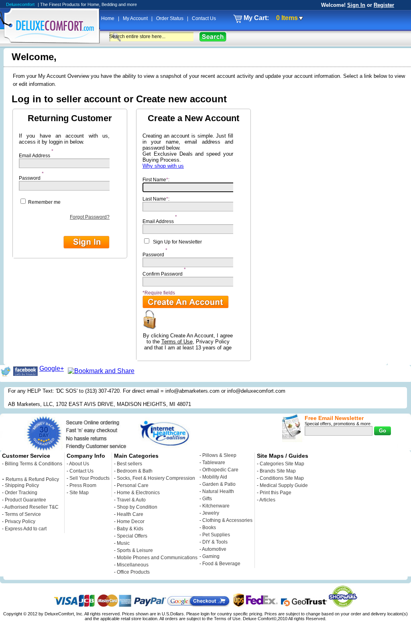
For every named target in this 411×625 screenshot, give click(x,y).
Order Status (170, 18)
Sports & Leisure (135, 550)
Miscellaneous (133, 565)
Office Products (133, 572)
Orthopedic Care (220, 470)
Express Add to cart (26, 529)
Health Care (130, 514)
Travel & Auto (131, 500)
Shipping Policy (22, 485)
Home (108, 18)
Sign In (356, 5)
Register (384, 5)
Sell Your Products (89, 478)
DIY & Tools (215, 542)
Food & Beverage (221, 563)
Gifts (207, 498)
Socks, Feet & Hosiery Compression (156, 478)
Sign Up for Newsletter (177, 242)
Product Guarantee (25, 500)
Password (30, 176)
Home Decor (130, 521)
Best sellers (129, 464)
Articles (267, 500)
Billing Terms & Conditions (33, 464)
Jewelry (210, 513)
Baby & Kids (130, 529)
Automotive (214, 549)
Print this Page (275, 492)
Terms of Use (177, 342)
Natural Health (218, 491)
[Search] (212, 37)
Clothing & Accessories (227, 520)
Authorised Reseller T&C (31, 507)
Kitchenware (216, 506)
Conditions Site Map (282, 478)
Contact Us (204, 18)
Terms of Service (23, 514)
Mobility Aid (214, 477)
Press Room (82, 485)
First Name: (155, 180)
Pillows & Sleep (219, 455)
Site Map (79, 492)
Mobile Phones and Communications (157, 557)
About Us (79, 464)
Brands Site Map (278, 471)
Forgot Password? (90, 217)
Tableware (213, 462)
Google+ (51, 368)
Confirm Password (162, 272)
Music (123, 543)
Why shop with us (163, 166)
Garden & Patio (219, 484)
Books (209, 527)
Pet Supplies (216, 535)
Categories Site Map (282, 464)
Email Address (34, 153)
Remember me (44, 202)
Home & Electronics (138, 492)
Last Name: (155, 199)
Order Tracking (21, 492)
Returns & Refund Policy (32, 479)
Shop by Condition (137, 507)
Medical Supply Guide (284, 485)
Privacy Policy (20, 521)
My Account (136, 18)
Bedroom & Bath (135, 471)
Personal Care (133, 485)
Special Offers (132, 536)
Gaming (211, 556)
